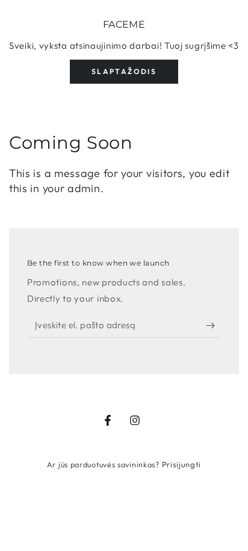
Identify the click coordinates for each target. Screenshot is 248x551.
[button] (124, 72)
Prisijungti (182, 464)
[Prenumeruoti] (213, 326)
